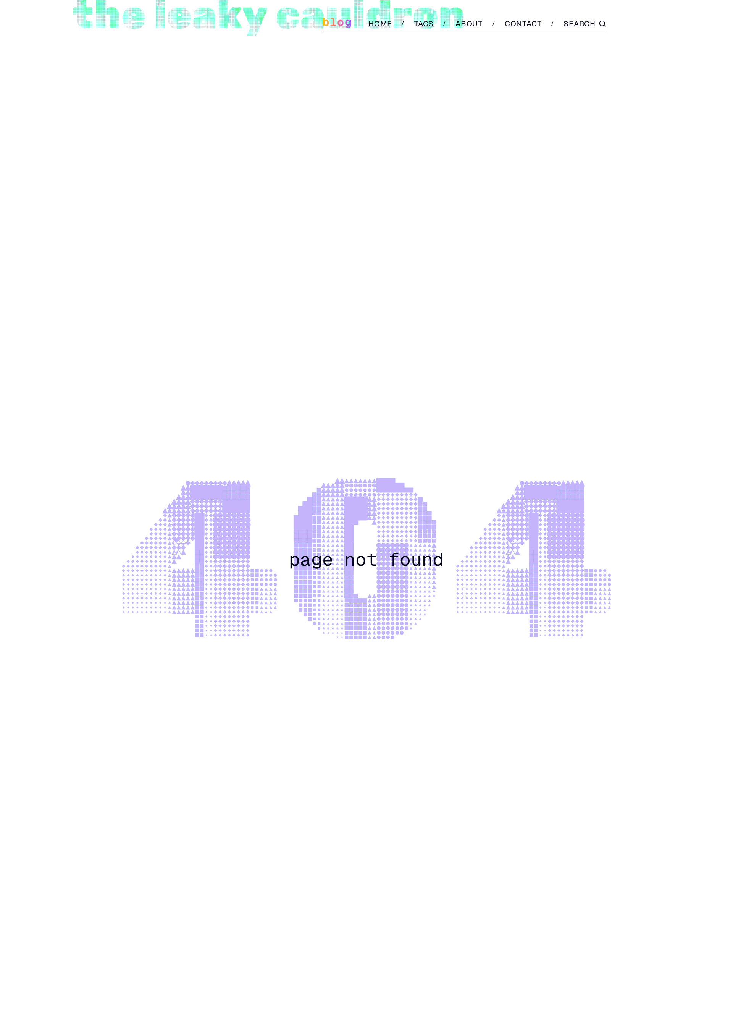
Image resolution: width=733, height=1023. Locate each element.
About (469, 23)
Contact (523, 23)
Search (579, 23)
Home (380, 23)
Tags (424, 23)
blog (337, 22)
